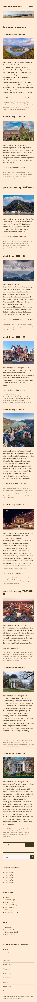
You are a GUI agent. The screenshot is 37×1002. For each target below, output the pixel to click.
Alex (30, 578)
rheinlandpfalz (7, 107)
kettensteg (14, 176)
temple (31, 744)
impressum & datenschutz (21, 996)
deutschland (12, 104)
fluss (18, 104)
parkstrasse (14, 832)
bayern (30, 324)
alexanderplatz (7, 580)
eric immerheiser (12, 6)
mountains (28, 328)
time (18, 581)
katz (20, 243)
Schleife (5, 109)
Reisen (24, 102)
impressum (7, 986)
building (12, 396)
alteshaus (26, 395)
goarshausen (7, 243)
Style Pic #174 (9, 875)
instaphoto (6, 656)
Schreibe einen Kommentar (17, 109)
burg (20, 241)
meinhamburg (24, 656)
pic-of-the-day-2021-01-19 (14, 505)
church (30, 652)
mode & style (7, 965)
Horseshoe (6, 106)
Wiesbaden (8, 746)
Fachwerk (18, 396)
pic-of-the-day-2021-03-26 (14, 256)
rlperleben (17, 658)
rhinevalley (6, 247)
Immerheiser (13, 106)
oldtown (18, 178)
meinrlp (12, 494)
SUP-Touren (9, 907)
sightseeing (13, 247)
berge (14, 326)
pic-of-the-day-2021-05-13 (14, 34)
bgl (17, 326)
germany (30, 104)
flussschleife (23, 104)
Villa (29, 832)
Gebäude (5, 398)
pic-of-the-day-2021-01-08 (14, 667)
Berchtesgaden (7, 326)
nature (5, 329)
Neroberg (21, 744)
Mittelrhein (13, 245)
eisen (24, 174)
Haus (24, 398)
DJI (12, 654)
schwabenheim (25, 658)
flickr (6, 949)
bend (28, 102)
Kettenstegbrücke (23, 176)
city (13, 174)
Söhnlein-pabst (22, 832)
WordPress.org (10, 934)
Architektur (23, 652)
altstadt (30, 172)
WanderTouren (26, 488)
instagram (8, 952)
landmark (25, 243)
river (26, 107)
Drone (16, 490)
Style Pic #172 (9, 880)
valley (19, 247)
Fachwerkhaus (26, 396)
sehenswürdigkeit (8, 402)
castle (24, 241)
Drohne (12, 490)
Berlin (14, 580)
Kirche (13, 492)
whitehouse (6, 834)
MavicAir (16, 656)
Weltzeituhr (26, 581)
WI (3, 746)
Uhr (21, 581)
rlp (28, 107)
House (29, 398)
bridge (5, 174)
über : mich (7, 991)
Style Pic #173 (9, 877)
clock (17, 580)
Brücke (9, 174)
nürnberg (12, 178)
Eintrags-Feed (10, 929)
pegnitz (23, 178)
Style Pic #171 (9, 882)
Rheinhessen (26, 494)
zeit (31, 581)
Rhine (22, 107)
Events (7, 897)
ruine (15, 495)
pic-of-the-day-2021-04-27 (14, 117)
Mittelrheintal (22, 106)
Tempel (26, 744)
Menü (31, 6)
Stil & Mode (9, 905)
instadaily (30, 654)
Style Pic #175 (9, 872)
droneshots (22, 490)
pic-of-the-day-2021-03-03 (14, 337)
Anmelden (8, 927)
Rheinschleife (16, 107)
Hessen (11, 742)
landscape (6, 178)
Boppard (5, 104)
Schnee (9, 329)
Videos (7, 910)
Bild (12, 102)
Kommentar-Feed (11, 932)
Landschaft (21, 328)
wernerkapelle (22, 495)
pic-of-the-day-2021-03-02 (14, 410)
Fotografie (18, 102)
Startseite (6, 960)
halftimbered (19, 398)
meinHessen (13, 744)
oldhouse (21, 400)
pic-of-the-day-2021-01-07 (14, 753)
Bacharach (6, 396)
